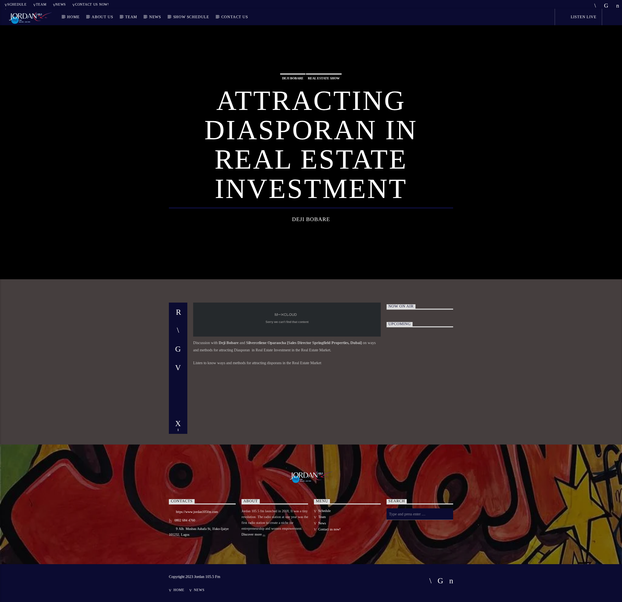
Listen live (583, 17)
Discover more (252, 534)
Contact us (234, 17)
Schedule (17, 4)
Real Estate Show (324, 78)
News (60, 4)
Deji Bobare (292, 78)
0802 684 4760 (184, 520)
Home (73, 17)
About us (102, 17)
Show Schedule (191, 17)
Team (41, 4)
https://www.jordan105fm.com (197, 512)
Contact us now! (92, 4)
